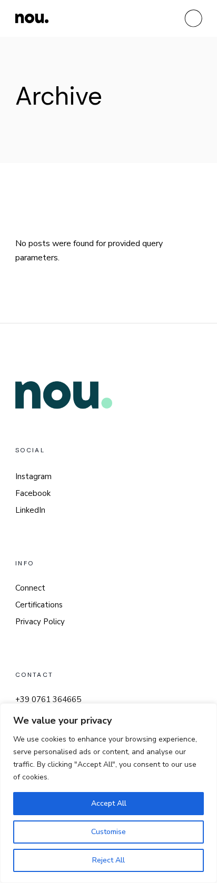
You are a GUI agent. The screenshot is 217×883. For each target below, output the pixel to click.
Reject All (108, 860)
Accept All (108, 803)
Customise (108, 832)
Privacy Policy (40, 621)
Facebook (33, 493)
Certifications (39, 605)
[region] (108, 793)
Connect (30, 588)
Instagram (33, 476)
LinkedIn (30, 510)
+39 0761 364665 (48, 699)
